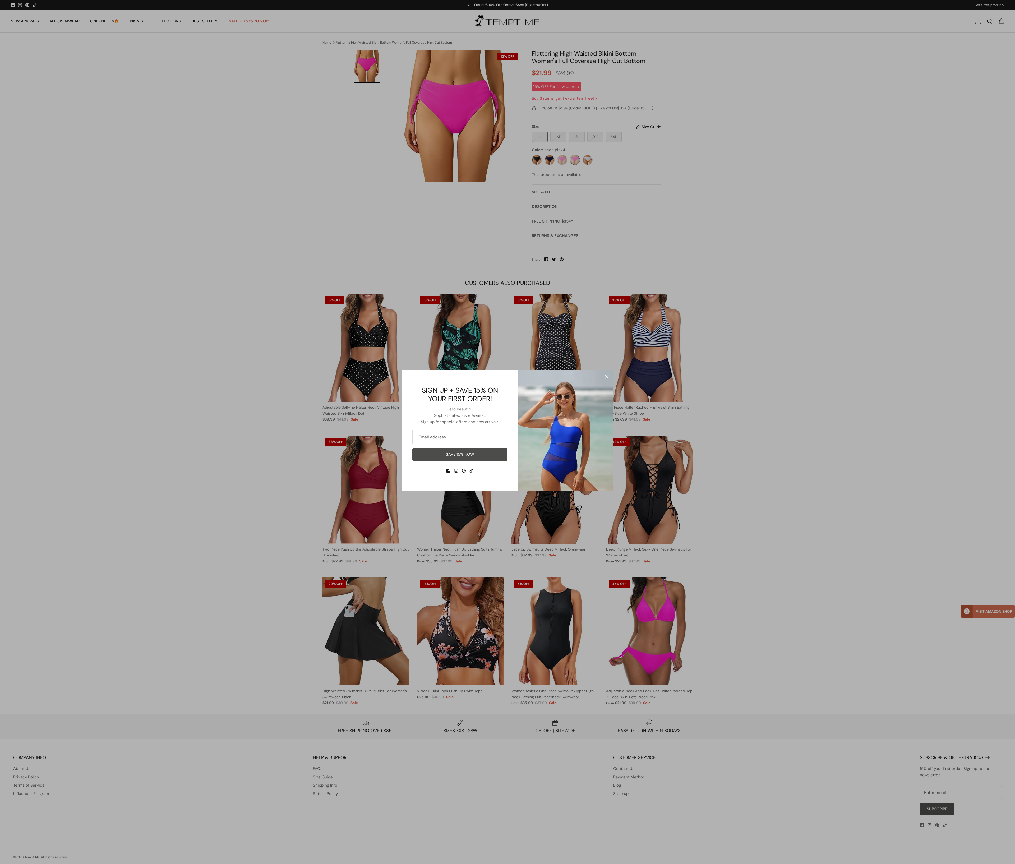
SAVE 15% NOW (460, 454)
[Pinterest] (464, 471)
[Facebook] (448, 471)
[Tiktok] (471, 471)
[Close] (606, 377)
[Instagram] (456, 471)
